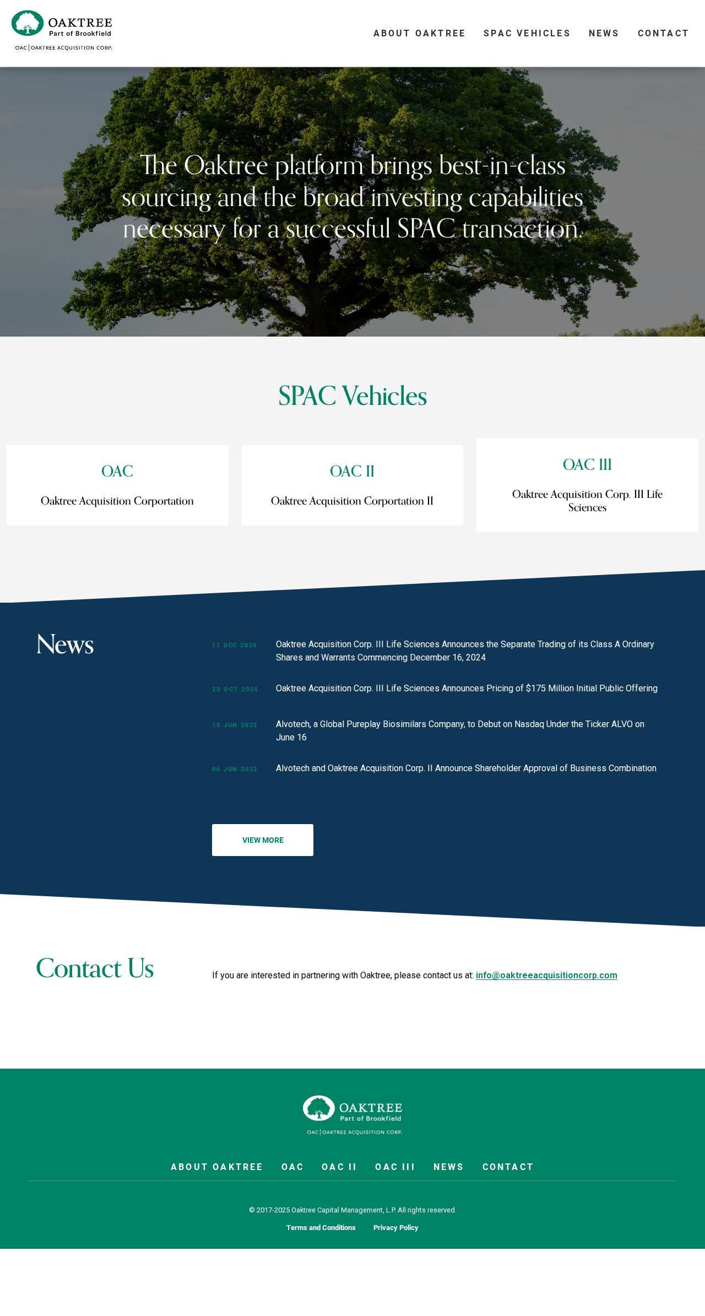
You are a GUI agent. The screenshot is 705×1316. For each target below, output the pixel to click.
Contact (664, 33)
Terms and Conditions (321, 1227)
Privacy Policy (396, 1227)
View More (263, 840)
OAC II (339, 1166)
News (604, 33)
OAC (293, 1166)
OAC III (395, 1166)
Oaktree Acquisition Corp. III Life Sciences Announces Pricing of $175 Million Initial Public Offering (467, 688)
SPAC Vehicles (527, 33)
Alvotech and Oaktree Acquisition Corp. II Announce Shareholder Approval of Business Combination (466, 768)
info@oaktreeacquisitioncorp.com (546, 975)
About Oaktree (420, 33)
